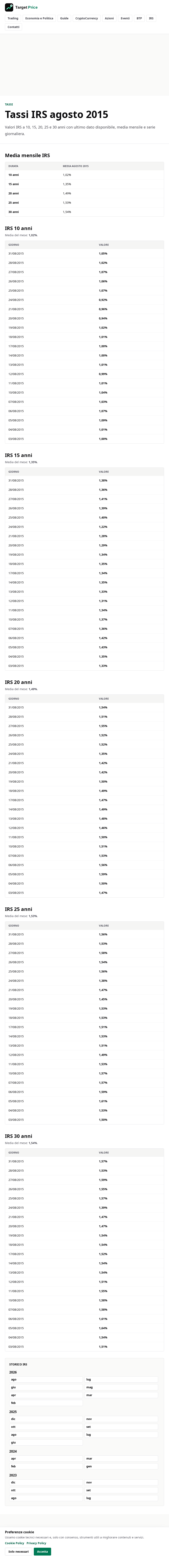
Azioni (109, 18)
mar (89, 1395)
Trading (13, 18)
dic (13, 1419)
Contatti (13, 27)
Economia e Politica (39, 18)
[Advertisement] (84, 65)
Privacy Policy (36, 1543)
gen (89, 1466)
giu (13, 1387)
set (88, 1427)
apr (13, 1395)
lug (88, 1379)
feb (13, 1403)
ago (13, 1379)
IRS (151, 18)
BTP (139, 18)
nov (89, 1419)
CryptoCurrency (86, 18)
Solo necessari (18, 1551)
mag (89, 1387)
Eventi (125, 18)
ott (13, 1427)
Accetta (42, 1551)
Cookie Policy (14, 1543)
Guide (64, 18)
